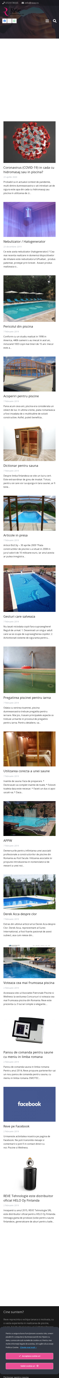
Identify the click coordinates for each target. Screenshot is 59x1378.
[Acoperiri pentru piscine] (29, 374)
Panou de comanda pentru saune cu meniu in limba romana (28, 1054)
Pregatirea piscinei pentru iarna (27, 697)
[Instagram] (9, 21)
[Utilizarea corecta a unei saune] (29, 748)
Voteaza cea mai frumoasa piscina (28, 982)
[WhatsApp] (14, 21)
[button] (47, 21)
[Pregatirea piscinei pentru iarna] (29, 670)
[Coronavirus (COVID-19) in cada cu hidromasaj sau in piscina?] (29, 142)
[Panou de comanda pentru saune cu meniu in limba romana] (29, 1030)
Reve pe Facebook (16, 1126)
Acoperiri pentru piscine (21, 396)
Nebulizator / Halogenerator (24, 241)
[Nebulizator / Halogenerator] (29, 219)
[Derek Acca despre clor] (29, 891)
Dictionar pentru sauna (20, 465)
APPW (7, 840)
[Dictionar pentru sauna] (29, 443)
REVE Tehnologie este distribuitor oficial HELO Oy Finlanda (28, 1198)
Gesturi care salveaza (19, 616)
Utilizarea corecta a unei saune (26, 771)
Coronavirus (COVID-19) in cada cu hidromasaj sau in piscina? (28, 169)
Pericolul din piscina (18, 326)
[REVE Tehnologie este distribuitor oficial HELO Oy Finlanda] (29, 1173)
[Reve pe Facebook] (29, 1104)
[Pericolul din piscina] (29, 298)
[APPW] (29, 818)
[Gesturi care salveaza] (29, 588)
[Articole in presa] (29, 513)
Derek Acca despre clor (20, 914)
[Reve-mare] (13, 11)
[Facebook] (4, 21)
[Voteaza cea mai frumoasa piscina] (29, 961)
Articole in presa (15, 535)
